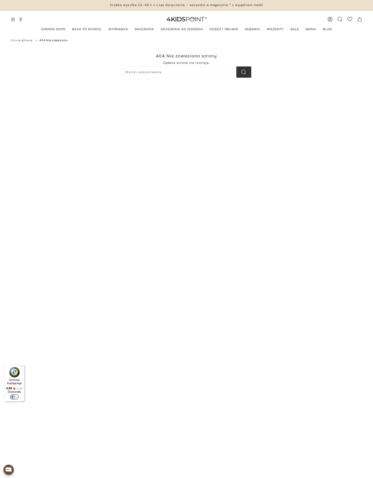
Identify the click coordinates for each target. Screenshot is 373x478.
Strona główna (21, 40)
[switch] (14, 396)
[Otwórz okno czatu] (8, 470)
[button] (53, 29)
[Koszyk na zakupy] (360, 19)
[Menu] (21, 367)
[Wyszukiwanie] (243, 72)
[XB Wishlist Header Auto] (350, 19)
